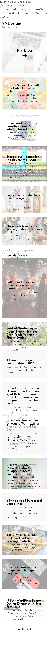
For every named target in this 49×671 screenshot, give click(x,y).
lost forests (24, 298)
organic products (15, 239)
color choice (22, 202)
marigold (24, 347)
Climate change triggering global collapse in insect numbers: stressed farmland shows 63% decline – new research (22, 473)
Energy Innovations (29, 98)
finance (34, 410)
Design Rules (35, 367)
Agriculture (14, 292)
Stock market (29, 167)
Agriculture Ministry (29, 292)
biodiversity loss (23, 484)
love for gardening (32, 344)
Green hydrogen (14, 344)
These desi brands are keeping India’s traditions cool (24, 229)
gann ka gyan (15, 163)
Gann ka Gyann (31, 163)
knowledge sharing (17, 514)
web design (28, 370)
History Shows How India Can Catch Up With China (23, 88)
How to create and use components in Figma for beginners (23, 570)
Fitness (13, 133)
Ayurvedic (11, 95)
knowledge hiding (23, 511)
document (14, 98)
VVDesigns (12, 23)
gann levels (16, 167)
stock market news (23, 170)
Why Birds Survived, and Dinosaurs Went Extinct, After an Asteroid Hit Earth (23, 425)
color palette (30, 610)
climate (35, 484)
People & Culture (32, 239)
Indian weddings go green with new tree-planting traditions (20, 285)
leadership (32, 514)
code (20, 610)
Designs (16, 205)
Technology (17, 548)
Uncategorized (30, 136)
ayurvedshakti (23, 95)
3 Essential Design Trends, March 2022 (20, 362)
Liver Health (16, 136)
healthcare (28, 104)
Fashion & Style (14, 101)
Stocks (32, 173)
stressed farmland (32, 487)
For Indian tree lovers (27, 295)
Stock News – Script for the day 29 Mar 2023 (22, 158)
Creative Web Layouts (18, 577)
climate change (15, 487)
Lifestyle (32, 133)
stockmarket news (20, 173)
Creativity (35, 95)
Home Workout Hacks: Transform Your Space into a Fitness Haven (21, 126)
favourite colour (24, 208)
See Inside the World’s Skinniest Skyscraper (21, 439)
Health (18, 104)
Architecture (15, 341)
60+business (19, 407)
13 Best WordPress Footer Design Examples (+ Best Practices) (23, 603)
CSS (26, 367)
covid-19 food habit (20, 410)
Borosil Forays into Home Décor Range (23, 197)
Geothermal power (31, 101)
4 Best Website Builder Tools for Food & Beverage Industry (22, 538)
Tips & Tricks (24, 175)
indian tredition (31, 236)
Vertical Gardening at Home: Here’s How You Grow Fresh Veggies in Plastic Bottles (22, 333)
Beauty (12, 202)
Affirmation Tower (17, 444)
